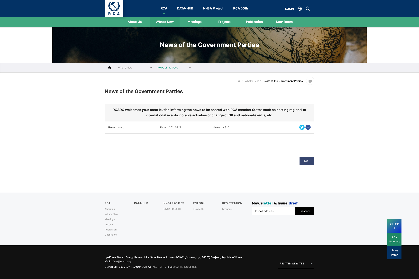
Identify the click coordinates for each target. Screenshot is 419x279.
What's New (164, 22)
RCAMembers (394, 239)
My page (227, 209)
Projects (224, 22)
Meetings (195, 22)
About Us (135, 22)
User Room (284, 22)
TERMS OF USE (188, 266)
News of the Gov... (167, 67)
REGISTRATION (232, 203)
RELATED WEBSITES (292, 263)
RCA (164, 8)
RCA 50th (240, 8)
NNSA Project (213, 8)
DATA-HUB (185, 8)
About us (110, 209)
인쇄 (310, 81)
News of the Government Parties (283, 81)
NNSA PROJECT (172, 209)
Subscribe (304, 211)
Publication (254, 22)
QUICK (394, 224)
